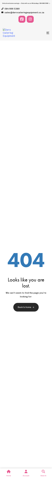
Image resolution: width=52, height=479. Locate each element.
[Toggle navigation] (41, 33)
